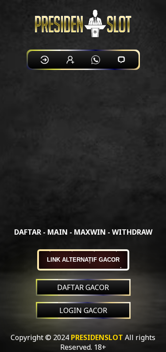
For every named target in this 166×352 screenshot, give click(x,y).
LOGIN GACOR (83, 310)
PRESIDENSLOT (97, 337)
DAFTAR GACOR (83, 287)
